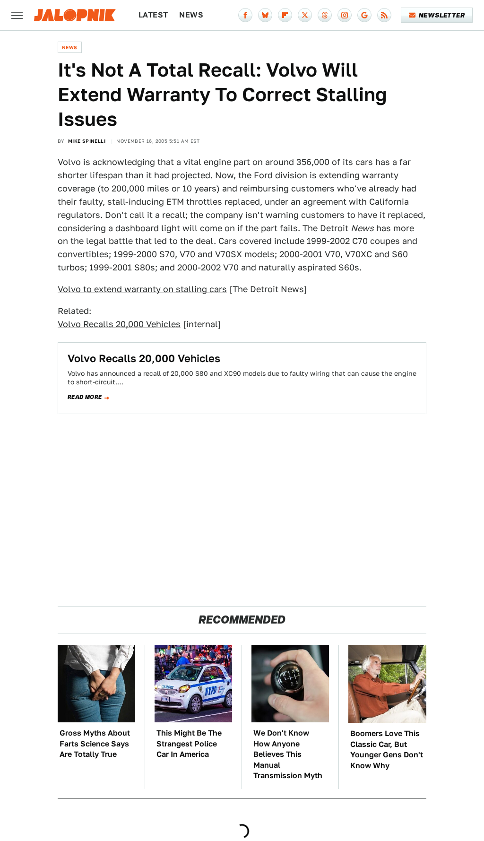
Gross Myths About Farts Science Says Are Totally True (95, 743)
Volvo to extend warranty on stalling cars (142, 289)
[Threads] (325, 15)
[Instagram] (344, 15)
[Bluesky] (265, 15)
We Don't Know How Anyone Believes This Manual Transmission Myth (287, 754)
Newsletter (442, 15)
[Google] (364, 15)
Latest (153, 14)
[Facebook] (245, 15)
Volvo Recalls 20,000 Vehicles (119, 324)
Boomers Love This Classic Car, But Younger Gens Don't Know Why (386, 749)
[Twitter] (305, 15)
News (191, 14)
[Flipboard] (285, 15)
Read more (85, 397)
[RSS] (384, 15)
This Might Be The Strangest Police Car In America (189, 743)
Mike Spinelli (86, 141)
